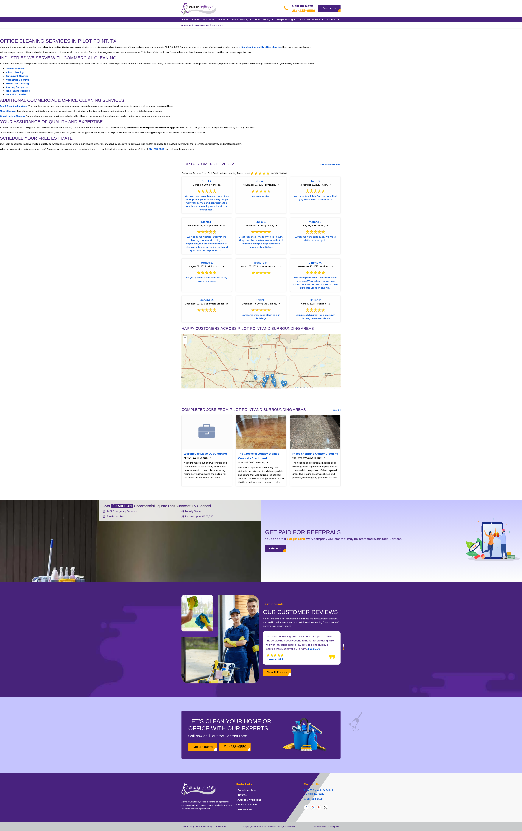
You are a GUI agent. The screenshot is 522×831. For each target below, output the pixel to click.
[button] (285, 383)
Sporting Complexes (16, 87)
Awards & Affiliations (249, 799)
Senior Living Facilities (17, 90)
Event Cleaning (240, 19)
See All (337, 410)
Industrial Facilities (15, 94)
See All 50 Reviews (330, 164)
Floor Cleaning (263, 19)
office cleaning (247, 47)
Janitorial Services (201, 19)
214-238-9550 (303, 11)
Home (184, 19)
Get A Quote (202, 747)
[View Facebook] (306, 807)
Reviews (242, 794)
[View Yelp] (319, 807)
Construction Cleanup (12, 116)
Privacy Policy (203, 826)
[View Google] (312, 807)
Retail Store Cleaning (17, 83)
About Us (332, 19)
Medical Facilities (14, 68)
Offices (222, 19)
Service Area (201, 25)
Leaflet (297, 387)
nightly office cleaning (269, 47)
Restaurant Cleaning (16, 76)
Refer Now (275, 548)
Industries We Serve (310, 19)
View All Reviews (277, 672)
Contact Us (329, 8)
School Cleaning (14, 72)
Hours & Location (247, 804)
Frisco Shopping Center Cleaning (315, 454)
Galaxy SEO (334, 826)
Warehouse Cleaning (17, 79)
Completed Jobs (246, 790)
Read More (297, 649)
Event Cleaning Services (13, 106)
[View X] (325, 807)
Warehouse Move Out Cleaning (205, 454)
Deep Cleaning (285, 19)
